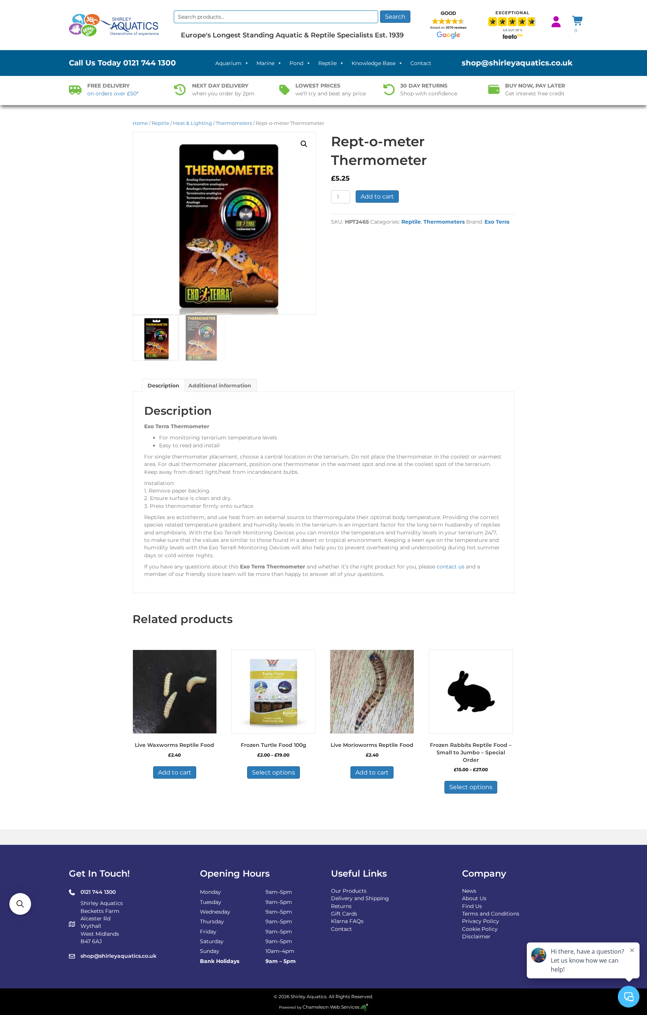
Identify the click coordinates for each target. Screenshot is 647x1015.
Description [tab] (163, 385)
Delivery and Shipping (360, 898)
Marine (265, 63)
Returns (341, 906)
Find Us (472, 906)
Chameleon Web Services (331, 1007)
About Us (474, 898)
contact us (450, 566)
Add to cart (377, 196)
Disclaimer (476, 936)
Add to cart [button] (174, 772)
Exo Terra (497, 221)
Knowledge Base (373, 63)
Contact (420, 63)
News (469, 890)
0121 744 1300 (149, 62)
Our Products (349, 890)
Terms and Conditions (490, 913)
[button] (304, 144)
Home (140, 123)
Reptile (327, 63)
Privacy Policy (480, 921)
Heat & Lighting (192, 123)
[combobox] (276, 16)
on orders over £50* (113, 93)
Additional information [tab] (219, 385)
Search (395, 16)
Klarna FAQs (347, 921)
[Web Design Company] (363, 1007)
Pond (296, 63)
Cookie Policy (480, 929)
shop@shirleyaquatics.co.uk (517, 62)
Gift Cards (344, 913)
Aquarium (228, 63)
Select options (273, 772)
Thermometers (234, 123)
